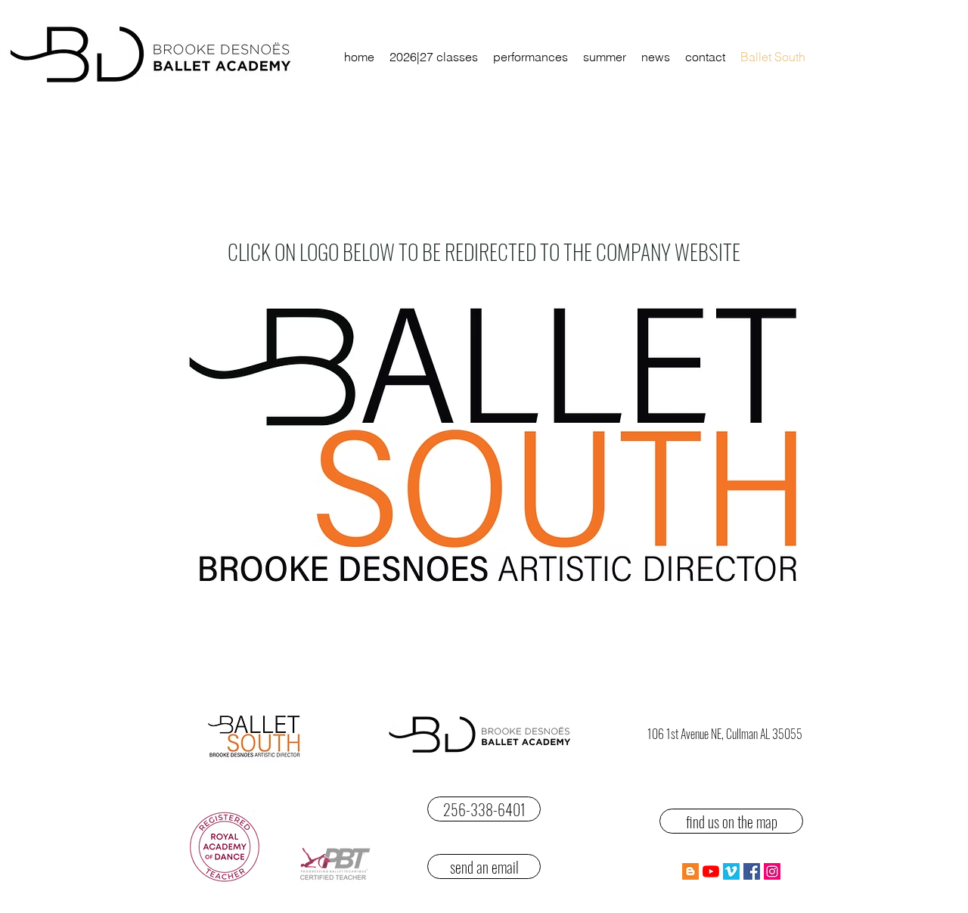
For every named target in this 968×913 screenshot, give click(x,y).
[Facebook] (751, 871)
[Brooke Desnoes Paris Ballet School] (711, 871)
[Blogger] (690, 871)
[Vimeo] (731, 871)
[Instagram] (772, 871)
